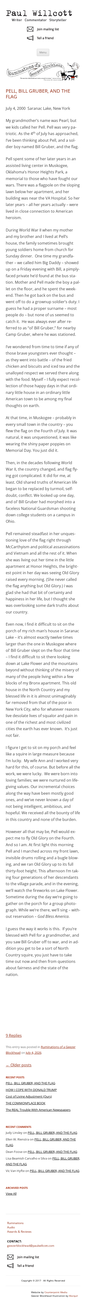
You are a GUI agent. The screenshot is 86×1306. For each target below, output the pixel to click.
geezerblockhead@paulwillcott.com (30, 1246)
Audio (11, 1227)
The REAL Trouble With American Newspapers (38, 1110)
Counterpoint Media (55, 1292)
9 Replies (14, 1035)
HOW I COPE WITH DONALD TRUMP (31, 1090)
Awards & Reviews (19, 1232)
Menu (43, 52)
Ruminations (15, 1223)
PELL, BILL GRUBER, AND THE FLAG (38, 94)
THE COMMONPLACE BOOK (25, 1103)
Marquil (73, 1295)
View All (11, 1193)
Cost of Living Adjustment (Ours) (29, 1096)
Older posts (19, 1065)
